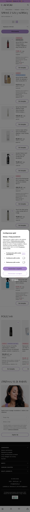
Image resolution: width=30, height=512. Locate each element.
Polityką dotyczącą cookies (17, 240)
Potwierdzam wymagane (15, 273)
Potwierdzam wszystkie (15, 268)
